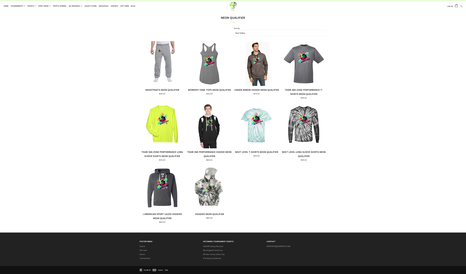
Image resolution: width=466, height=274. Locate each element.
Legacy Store (91, 6)
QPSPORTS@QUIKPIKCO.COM (278, 246)
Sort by (237, 28)
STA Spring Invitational (212, 258)
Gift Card (124, 6)
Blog (133, 6)
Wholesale (103, 6)
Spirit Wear (43, 6)
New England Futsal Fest (213, 250)
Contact (114, 6)
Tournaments (17, 6)
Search (142, 246)
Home (6, 6)
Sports (30, 6)
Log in (450, 6)
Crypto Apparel (60, 6)
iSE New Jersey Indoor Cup (214, 254)
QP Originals (74, 6)
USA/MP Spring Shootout (213, 246)
